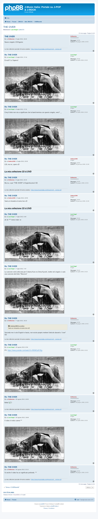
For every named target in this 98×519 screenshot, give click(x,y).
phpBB (42, 504)
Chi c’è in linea (8, 492)
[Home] (14, 8)
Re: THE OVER (11, 55)
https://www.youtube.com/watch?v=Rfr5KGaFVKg (25, 350)
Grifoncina (74, 36)
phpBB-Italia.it (54, 506)
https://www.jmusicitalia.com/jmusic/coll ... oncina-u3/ (46, 49)
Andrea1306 (74, 158)
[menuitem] (7, 18)
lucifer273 (21, 29)
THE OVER (9, 27)
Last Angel (14, 29)
